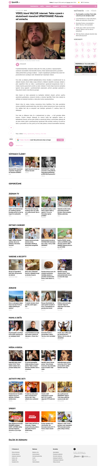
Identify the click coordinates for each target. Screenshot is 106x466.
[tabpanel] (85, 24)
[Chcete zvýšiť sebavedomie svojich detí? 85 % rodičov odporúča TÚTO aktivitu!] (48, 387)
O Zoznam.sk (15, 449)
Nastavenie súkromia (16, 456)
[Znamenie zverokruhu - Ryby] (94, 56)
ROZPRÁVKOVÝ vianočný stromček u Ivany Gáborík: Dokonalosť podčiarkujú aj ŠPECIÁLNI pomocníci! (48, 171)
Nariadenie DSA (15, 462)
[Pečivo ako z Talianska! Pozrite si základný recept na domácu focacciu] (32, 264)
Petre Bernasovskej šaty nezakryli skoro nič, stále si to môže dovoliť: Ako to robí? (32, 211)
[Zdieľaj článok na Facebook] (11, 133)
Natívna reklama (35, 462)
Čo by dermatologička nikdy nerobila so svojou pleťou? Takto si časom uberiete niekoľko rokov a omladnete (32, 366)
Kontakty (55, 449)
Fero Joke (43, 134)
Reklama (34, 449)
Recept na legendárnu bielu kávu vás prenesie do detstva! (15, 273)
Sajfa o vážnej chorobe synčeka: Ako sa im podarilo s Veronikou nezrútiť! (15, 242)
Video (24, 134)
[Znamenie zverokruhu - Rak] (94, 44)
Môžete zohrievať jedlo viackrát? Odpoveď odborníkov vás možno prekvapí (64, 305)
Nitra (59, 430)
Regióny (26, 432)
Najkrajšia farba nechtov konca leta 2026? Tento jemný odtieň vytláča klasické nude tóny (64, 365)
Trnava (10, 432)
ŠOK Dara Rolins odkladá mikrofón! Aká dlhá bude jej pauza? (86, 34)
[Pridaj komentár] (11, 128)
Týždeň (93, 11)
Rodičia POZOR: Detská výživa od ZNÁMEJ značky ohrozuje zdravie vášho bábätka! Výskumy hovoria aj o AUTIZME (65, 243)
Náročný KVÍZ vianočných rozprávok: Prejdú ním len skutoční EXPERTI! (16, 170)
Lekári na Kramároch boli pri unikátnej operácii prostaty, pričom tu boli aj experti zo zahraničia (16, 211)
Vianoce (37, 134)
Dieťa (42, 6)
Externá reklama (35, 454)
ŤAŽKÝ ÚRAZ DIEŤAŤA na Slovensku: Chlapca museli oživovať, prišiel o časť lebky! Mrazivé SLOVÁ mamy (32, 427)
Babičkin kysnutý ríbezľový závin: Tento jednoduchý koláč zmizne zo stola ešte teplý (65, 274)
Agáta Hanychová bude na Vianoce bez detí (32, 170)
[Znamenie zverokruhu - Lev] (76, 50)
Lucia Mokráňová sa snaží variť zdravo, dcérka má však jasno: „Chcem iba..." (32, 334)
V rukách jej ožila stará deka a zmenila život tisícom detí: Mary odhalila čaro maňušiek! (31, 396)
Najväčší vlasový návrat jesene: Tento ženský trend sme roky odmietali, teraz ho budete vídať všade (48, 366)
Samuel (68, 2)
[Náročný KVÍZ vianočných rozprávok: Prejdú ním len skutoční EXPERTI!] (16, 162)
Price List (34, 460)
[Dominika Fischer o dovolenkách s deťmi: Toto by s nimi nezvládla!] (48, 325)
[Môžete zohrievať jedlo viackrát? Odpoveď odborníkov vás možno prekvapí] (65, 296)
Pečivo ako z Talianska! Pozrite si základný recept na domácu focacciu (32, 273)
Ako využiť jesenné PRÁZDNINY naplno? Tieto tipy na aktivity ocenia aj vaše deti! (63, 396)
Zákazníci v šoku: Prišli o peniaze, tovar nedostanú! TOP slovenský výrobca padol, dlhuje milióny (65, 426)
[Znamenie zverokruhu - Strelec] (76, 56)
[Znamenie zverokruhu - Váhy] (88, 50)
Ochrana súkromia (15, 454)
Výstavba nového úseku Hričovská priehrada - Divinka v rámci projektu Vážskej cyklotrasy (64, 211)
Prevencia (27, 308)
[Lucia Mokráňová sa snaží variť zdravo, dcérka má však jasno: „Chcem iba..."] (32, 325)
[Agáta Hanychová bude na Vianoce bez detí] (32, 162)
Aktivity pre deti (61, 400)
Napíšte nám (14, 460)
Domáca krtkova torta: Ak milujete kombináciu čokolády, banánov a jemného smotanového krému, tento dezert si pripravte (48, 275)
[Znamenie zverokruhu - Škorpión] (94, 50)
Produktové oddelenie (57, 454)
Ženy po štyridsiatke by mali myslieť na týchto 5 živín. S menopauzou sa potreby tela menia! (48, 305)
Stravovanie (60, 310)
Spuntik (25, 10)
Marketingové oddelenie (58, 460)
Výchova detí (60, 339)
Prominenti (27, 215)
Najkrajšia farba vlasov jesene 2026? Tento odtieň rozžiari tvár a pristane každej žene (15, 365)
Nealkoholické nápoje (13, 276)
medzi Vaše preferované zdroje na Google (35, 140)
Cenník (33, 458)
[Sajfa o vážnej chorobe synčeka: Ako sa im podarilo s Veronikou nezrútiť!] (16, 233)
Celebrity (56, 6)
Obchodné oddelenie (57, 456)
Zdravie (48, 6)
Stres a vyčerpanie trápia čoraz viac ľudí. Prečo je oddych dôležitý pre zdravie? (16, 305)
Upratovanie (30, 134)
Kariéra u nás (14, 458)
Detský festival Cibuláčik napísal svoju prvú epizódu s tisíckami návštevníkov (15, 396)
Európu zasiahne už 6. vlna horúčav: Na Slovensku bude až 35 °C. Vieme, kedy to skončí (48, 426)
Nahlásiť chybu (19, 145)
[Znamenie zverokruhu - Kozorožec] (82, 56)
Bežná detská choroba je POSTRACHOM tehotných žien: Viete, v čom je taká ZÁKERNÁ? (48, 242)
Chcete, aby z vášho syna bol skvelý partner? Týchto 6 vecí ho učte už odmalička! (64, 335)
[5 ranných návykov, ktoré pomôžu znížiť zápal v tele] (32, 296)
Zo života (64, 6)
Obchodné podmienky (37, 456)
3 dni (87, 11)
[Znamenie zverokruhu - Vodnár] (88, 56)
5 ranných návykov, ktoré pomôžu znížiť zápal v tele (32, 304)
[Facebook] (75, 449)
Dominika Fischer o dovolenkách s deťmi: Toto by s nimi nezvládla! (48, 334)
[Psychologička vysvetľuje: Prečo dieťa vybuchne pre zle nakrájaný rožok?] (16, 325)
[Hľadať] (95, 6)
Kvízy (70, 6)
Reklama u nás (35, 452)
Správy (10, 215)
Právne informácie (15, 452)
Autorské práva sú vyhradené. (80, 453)
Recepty (42, 280)
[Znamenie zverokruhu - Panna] (82, 50)
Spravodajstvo (56, 452)
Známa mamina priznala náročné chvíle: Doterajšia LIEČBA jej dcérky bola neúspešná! (31, 242)
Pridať (61, 140)
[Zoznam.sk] (78, 457)
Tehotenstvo (34, 6)
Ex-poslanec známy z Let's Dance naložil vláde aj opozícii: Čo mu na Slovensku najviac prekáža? (48, 212)
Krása (10, 369)
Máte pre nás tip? (56, 462)
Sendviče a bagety (28, 276)
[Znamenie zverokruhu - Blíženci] (88, 44)
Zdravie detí (43, 247)
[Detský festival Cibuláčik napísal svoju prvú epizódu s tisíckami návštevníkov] (16, 387)
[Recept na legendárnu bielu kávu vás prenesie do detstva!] (16, 264)
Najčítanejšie (79, 11)
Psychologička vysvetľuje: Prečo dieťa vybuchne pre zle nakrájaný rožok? (16, 334)
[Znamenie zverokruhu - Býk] (82, 44)
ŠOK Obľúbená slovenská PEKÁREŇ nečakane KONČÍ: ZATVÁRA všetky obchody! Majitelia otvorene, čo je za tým (16, 427)
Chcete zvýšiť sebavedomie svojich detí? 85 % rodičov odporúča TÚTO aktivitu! (48, 396)
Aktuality (10, 400)
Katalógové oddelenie (57, 458)
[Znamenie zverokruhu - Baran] (76, 44)
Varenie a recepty (17, 256)
